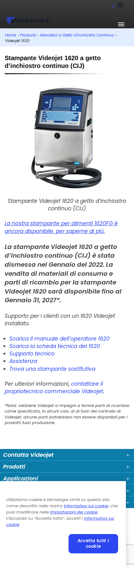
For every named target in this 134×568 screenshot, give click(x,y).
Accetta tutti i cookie (93, 543)
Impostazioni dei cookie (74, 512)
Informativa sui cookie (86, 506)
